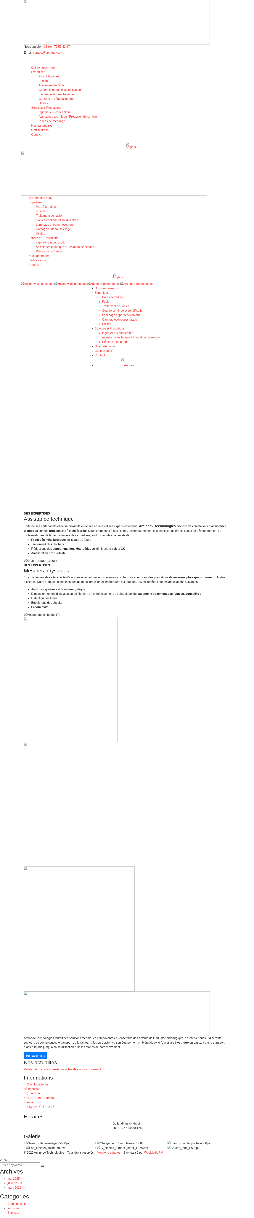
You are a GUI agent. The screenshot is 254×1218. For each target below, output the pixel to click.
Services (13, 1212)
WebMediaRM (153, 1152)
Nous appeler (33, 46)
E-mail (28, 52)
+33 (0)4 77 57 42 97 (56, 46)
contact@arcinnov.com (48, 52)
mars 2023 (14, 1187)
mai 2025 (13, 1178)
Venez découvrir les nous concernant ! (63, 1069)
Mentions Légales (108, 1152)
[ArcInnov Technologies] (37, 283)
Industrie (13, 1208)
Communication (17, 1203)
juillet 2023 (14, 1183)
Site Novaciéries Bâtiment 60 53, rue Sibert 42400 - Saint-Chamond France (39, 1093)
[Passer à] (130, 145)
